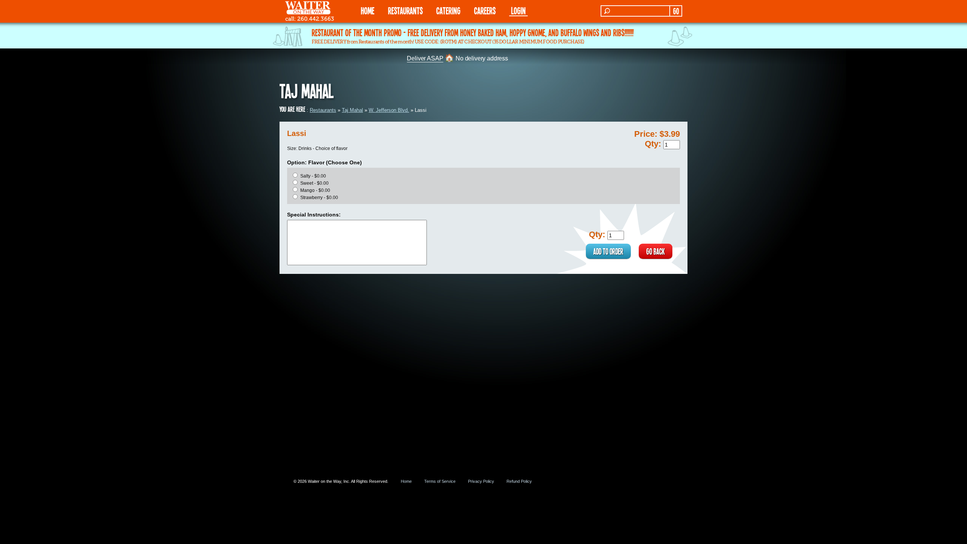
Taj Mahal (352, 110)
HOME (367, 10)
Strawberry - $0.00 (319, 197)
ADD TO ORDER (608, 251)
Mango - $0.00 (315, 190)
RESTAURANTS (405, 10)
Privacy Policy (481, 481)
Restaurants (323, 110)
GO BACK (655, 251)
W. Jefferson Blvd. (389, 110)
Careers (485, 10)
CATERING (448, 10)
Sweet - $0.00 (314, 183)
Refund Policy (519, 481)
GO (676, 11)
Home (406, 481)
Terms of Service (440, 481)
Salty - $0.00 (313, 176)
